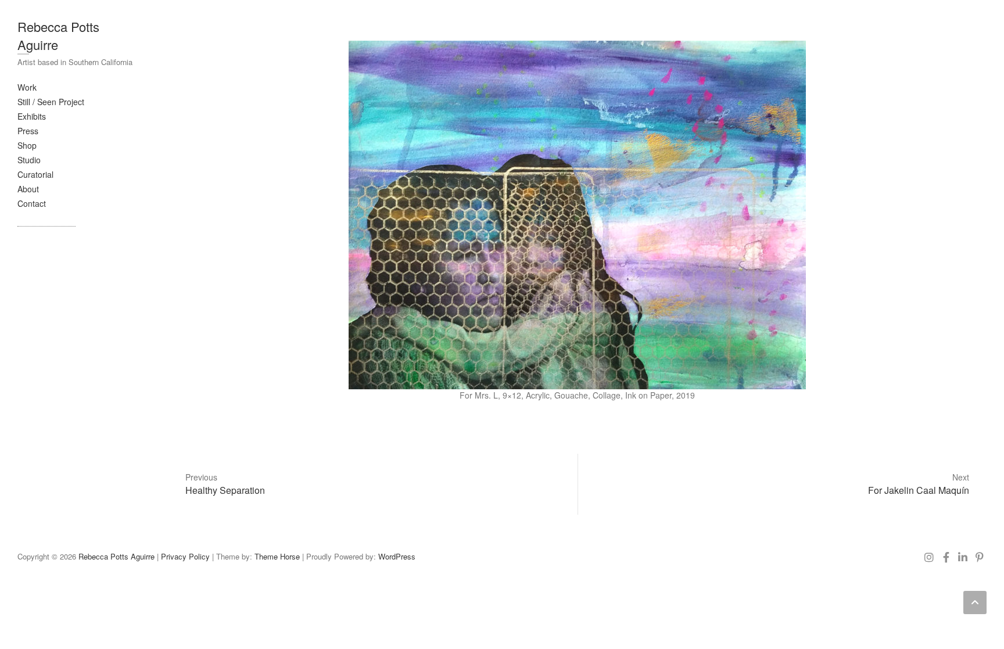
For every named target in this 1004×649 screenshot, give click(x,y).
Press (27, 131)
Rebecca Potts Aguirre (58, 35)
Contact (31, 203)
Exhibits (31, 116)
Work (27, 87)
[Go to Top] (975, 602)
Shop (27, 145)
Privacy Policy (185, 556)
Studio (29, 160)
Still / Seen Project (50, 101)
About (28, 189)
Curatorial (35, 174)
